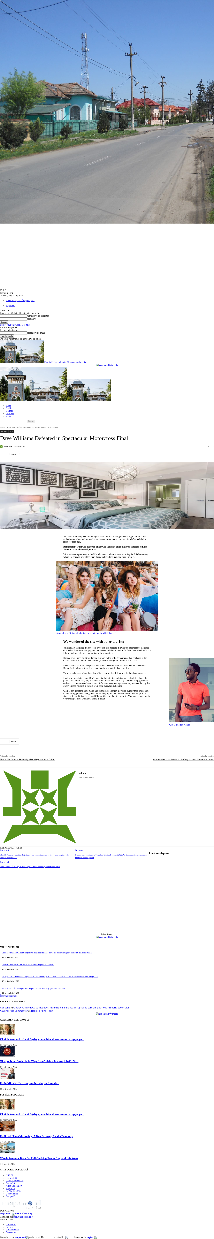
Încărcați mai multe (8, 996)
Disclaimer (11, 1224)
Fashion (9, 408)
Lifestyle (10, 413)
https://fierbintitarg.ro (86, 777)
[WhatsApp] (58, 454)
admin (9, 446)
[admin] (2, 446)
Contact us (11, 1232)
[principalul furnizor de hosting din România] (48, 1237)
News (8, 405)
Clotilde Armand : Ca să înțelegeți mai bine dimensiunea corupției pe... (42, 1039)
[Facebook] (26, 454)
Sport (8, 427)
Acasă (2, 427)
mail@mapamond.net (23, 1217)
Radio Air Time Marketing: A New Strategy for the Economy (36, 1136)
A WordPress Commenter (14, 1010)
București (4, 850)
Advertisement (12, 1229)
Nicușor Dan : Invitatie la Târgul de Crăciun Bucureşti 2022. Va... (39, 1061)
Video (8, 416)
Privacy (9, 1227)
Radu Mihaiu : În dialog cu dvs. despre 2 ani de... (29, 1083)
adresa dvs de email (36, 333)
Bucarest (79, 850)
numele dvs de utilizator (38, 316)
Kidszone (5, 1007)
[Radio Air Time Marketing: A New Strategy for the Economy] (7, 1130)
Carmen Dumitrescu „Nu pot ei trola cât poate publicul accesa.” (28, 965)
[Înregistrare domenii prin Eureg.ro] (69, 1237)
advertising (16, 1213)
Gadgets (9, 411)
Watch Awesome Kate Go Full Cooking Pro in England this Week (39, 1158)
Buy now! (10, 305)
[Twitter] (37, 454)
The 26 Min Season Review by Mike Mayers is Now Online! (27, 759)
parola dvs (31, 319)
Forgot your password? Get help (15, 325)
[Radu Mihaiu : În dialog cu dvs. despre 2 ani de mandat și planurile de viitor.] (7, 1078)
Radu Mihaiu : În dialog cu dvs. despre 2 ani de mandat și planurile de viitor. (30, 867)
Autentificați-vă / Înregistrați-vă (20, 300)
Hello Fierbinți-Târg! (42, 1010)
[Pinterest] (47, 454)
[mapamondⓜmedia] (107, 365)
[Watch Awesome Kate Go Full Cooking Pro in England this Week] (7, 1152)
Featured (4, 431)
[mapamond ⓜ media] (107, 937)
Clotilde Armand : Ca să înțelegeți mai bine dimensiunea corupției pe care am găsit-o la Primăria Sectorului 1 (47, 953)
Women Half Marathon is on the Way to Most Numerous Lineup (183, 759)
